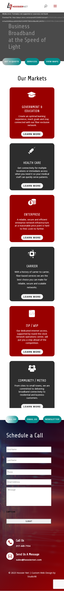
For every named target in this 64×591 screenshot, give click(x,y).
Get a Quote (12, 61)
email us (32, 419)
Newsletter (52, 419)
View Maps (52, 61)
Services (32, 61)
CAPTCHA (10, 512)
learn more (32, 134)
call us (11, 419)
